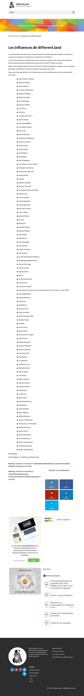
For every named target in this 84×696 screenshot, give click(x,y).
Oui (33, 560)
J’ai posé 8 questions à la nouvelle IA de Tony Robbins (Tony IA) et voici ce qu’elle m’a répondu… (62, 584)
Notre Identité (63, 519)
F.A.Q (31, 681)
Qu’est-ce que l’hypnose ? (62, 595)
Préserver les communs (61, 623)
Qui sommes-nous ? (59, 654)
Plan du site (33, 676)
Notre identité (57, 648)
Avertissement (34, 673)
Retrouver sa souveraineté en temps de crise (62, 604)
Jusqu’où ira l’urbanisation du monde (62, 614)
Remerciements (35, 670)
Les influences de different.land (63, 657)
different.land (13, 36)
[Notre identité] (48, 522)
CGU (31, 678)
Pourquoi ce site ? (58, 651)
